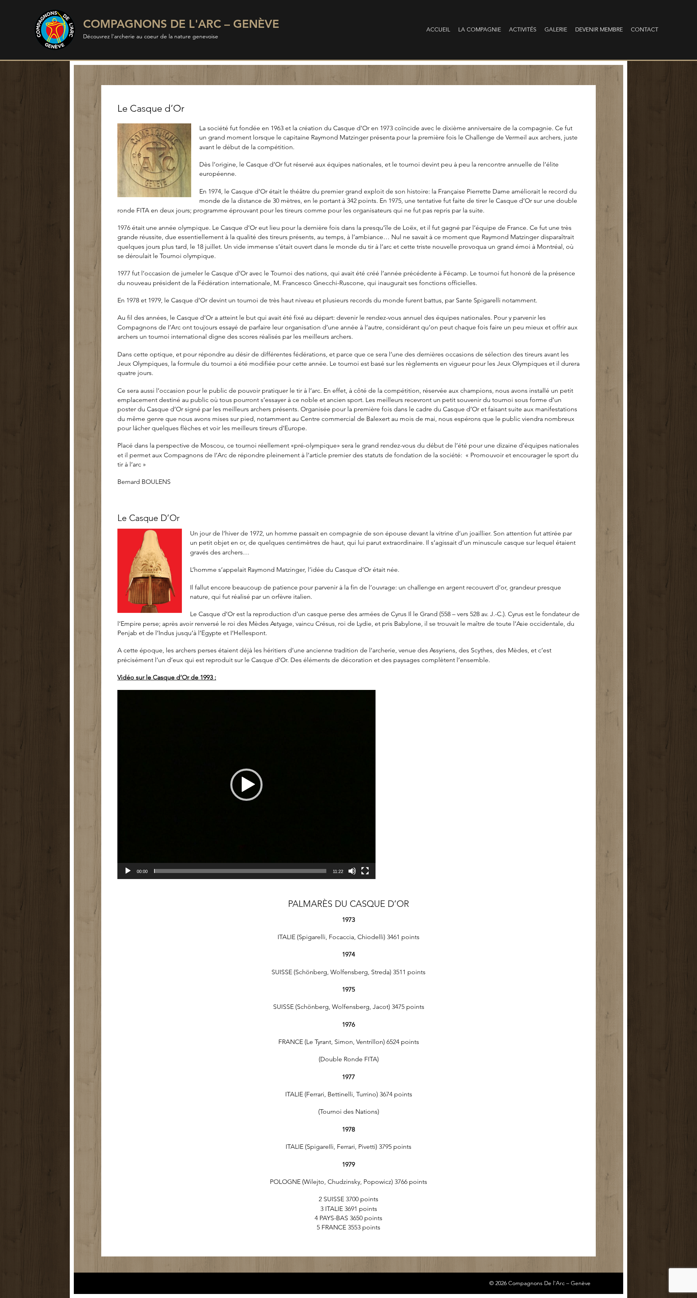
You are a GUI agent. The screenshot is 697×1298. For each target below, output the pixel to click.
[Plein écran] (365, 871)
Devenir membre (599, 29)
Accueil (438, 29)
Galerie (556, 29)
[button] (246, 785)
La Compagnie (479, 29)
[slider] (240, 871)
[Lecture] (128, 871)
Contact (644, 29)
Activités (522, 29)
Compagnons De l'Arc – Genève (181, 24)
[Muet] (352, 871)
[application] (246, 784)
